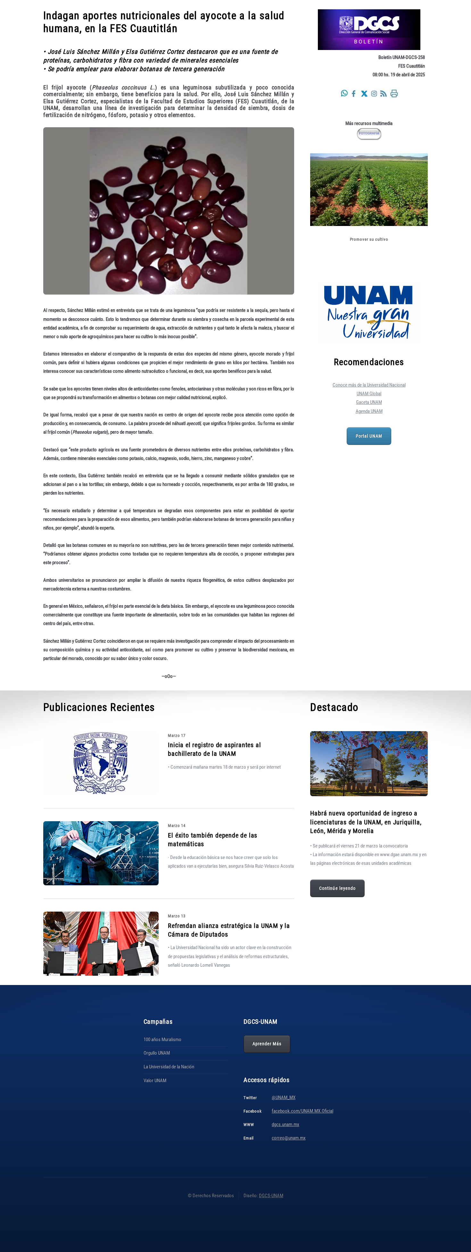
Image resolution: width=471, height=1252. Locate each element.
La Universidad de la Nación (169, 1067)
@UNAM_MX (283, 1097)
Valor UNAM (155, 1080)
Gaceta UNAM (369, 402)
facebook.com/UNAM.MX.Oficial (302, 1111)
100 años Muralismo (162, 1039)
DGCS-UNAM (271, 1195)
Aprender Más (267, 1043)
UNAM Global (369, 393)
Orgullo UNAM (157, 1053)
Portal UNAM (369, 435)
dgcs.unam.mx (285, 1124)
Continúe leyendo (337, 888)
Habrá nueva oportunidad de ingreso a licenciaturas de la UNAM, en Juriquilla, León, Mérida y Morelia (365, 821)
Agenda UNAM (369, 411)
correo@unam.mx (289, 1138)
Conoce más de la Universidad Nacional (369, 385)
